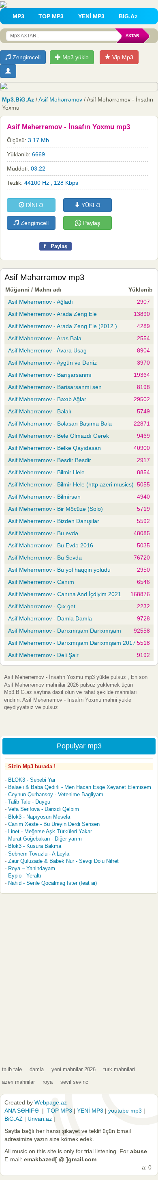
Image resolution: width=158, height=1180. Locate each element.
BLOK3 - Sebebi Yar (32, 780)
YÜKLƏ (90, 205)
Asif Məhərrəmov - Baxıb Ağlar (47, 399)
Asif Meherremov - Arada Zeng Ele (52, 314)
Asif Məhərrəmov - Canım (41, 582)
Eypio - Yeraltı (24, 876)
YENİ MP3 (91, 16)
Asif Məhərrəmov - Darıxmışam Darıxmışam (64, 630)
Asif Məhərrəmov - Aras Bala (44, 338)
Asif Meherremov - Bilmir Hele (46, 472)
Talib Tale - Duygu (29, 802)
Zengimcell (26, 57)
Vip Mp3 (122, 57)
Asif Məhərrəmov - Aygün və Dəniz (52, 362)
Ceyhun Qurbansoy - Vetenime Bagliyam (55, 794)
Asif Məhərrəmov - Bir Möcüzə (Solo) (55, 509)
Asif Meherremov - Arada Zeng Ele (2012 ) (62, 326)
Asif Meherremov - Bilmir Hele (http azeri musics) (71, 484)
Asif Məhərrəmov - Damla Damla (50, 618)
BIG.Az (128, 16)
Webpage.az (50, 1102)
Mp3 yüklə (75, 57)
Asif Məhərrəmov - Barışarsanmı (50, 375)
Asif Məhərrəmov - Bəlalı (39, 411)
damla (37, 1069)
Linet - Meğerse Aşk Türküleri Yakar (50, 831)
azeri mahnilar (18, 1082)
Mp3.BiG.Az (18, 99)
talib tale (12, 1069)
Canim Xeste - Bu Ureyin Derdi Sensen (54, 824)
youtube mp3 (125, 1110)
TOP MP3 (51, 16)
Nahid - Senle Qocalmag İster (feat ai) (52, 883)
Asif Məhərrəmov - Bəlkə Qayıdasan (54, 448)
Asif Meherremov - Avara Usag (47, 350)
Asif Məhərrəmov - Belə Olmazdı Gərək (58, 435)
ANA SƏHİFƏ (21, 1110)
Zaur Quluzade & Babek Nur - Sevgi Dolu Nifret (63, 861)
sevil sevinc (74, 1082)
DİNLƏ (33, 205)
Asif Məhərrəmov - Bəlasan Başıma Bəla (60, 423)
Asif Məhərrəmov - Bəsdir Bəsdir (49, 460)
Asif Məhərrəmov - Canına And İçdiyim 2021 (64, 594)
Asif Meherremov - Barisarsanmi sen (55, 387)
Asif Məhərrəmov (60, 99)
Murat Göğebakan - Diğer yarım (45, 839)
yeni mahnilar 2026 (73, 1069)
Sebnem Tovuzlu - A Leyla (38, 854)
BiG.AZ (13, 1118)
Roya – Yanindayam (31, 868)
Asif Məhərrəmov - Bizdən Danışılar (53, 521)
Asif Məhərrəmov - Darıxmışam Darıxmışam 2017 (72, 643)
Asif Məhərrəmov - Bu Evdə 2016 (50, 545)
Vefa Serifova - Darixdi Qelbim (43, 809)
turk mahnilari (119, 1069)
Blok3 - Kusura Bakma (34, 846)
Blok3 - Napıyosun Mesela (39, 817)
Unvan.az (40, 1118)
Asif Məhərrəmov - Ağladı (40, 301)
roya (48, 1082)
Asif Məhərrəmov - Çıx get (41, 606)
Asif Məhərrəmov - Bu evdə (43, 533)
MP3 (18, 16)
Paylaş (90, 223)
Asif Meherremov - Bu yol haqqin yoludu (59, 569)
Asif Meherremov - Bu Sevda (45, 557)
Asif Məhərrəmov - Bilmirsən (44, 496)
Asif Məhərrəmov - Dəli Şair (43, 655)
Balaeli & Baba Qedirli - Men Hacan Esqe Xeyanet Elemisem (79, 787)
